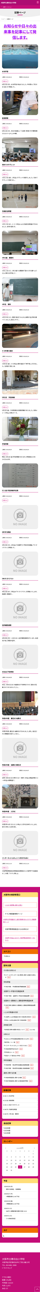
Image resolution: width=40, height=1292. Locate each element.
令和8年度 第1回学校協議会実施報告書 (19, 1065)
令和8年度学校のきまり (13, 1049)
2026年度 (7, 1128)
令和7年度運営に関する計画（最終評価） (18, 1081)
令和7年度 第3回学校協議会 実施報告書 (19, 1068)
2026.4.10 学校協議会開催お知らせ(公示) (18, 1039)
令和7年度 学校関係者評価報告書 (17, 987)
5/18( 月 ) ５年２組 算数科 (11, 1114)
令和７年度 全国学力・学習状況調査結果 (19, 996)
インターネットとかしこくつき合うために (18, 1045)
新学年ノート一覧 (12, 1042)
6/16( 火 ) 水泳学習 (8, 1096)
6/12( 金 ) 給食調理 (8, 1100)
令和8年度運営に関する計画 (15, 1078)
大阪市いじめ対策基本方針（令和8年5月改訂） (20, 1017)
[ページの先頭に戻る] (37, 1289)
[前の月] (5, 1148)
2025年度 (7, 1130)
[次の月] (34, 1148)
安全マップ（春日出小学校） (14, 1056)
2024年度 (7, 1133)
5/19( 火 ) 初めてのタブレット (11, 1105)
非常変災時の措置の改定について (20, 1030)
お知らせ (7, 956)
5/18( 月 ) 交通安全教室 (10, 1109)
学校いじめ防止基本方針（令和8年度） (17, 1020)
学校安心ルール (11, 1052)
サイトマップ (7, 1268)
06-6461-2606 (11, 1265)
